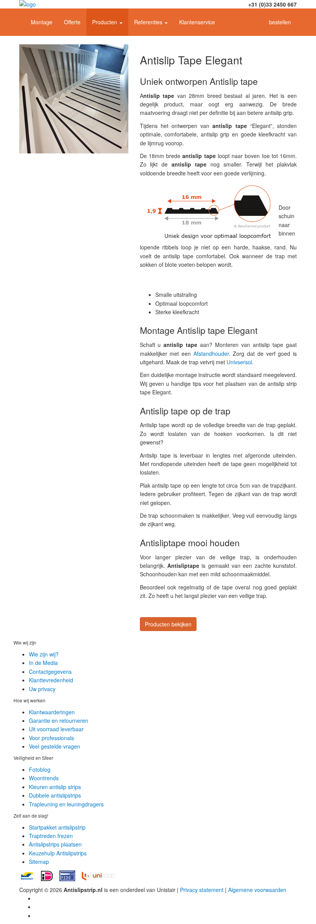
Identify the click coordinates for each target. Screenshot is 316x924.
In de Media (43, 662)
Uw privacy (42, 689)
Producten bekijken (168, 624)
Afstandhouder (211, 353)
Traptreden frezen (51, 836)
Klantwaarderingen (52, 712)
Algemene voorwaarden (257, 890)
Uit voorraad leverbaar (56, 729)
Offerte (72, 22)
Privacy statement (202, 890)
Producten (105, 22)
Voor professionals (51, 738)
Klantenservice (197, 22)
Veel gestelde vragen (54, 746)
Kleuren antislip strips (55, 787)
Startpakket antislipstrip (57, 827)
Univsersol (239, 362)
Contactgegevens (50, 671)
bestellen (280, 22)
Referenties (149, 22)
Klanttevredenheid (51, 680)
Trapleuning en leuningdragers (66, 804)
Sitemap (39, 861)
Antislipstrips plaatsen (55, 844)
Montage (41, 22)
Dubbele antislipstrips (55, 795)
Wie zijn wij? (44, 654)
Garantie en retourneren (58, 720)
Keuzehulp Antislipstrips (58, 853)
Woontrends (44, 778)
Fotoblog (39, 769)
